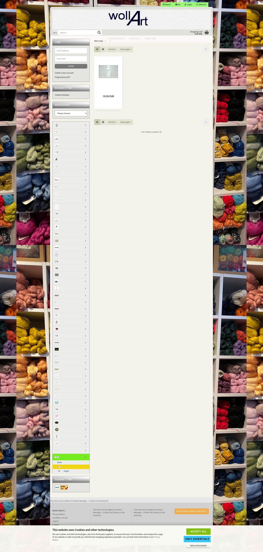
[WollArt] (131, 18)
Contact (55, 525)
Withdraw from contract (192, 511)
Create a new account (64, 73)
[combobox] (112, 49)
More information (198, 545)
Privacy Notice (58, 514)
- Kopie (65, 471)
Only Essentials (197, 538)
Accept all (198, 531)
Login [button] (189, 5)
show (59, 462)
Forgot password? (62, 77)
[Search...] (99, 32)
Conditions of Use (60, 518)
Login (71, 66)
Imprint (55, 521)
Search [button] (168, 5)
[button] (177, 4)
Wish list (202, 5)
